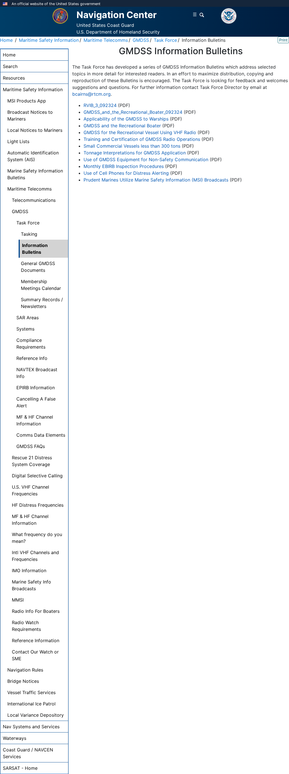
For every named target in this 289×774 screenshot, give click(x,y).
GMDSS (141, 40)
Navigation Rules (25, 670)
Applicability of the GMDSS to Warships (126, 119)
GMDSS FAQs (30, 446)
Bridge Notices (23, 681)
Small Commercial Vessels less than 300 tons (132, 146)
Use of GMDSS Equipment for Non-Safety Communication (146, 159)
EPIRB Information (35, 387)
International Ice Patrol (31, 704)
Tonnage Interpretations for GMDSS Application (135, 153)
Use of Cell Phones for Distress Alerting (127, 173)
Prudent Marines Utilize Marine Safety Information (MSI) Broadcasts (157, 180)
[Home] (60, 15)
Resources (14, 78)
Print (283, 40)
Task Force (165, 40)
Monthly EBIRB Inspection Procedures (124, 166)
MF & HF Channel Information (34, 420)
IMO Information (29, 570)
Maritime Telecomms (106, 40)
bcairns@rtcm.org (91, 94)
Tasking (29, 234)
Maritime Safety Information (49, 40)
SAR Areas (27, 317)
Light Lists (18, 141)
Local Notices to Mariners (34, 130)
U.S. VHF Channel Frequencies (30, 490)
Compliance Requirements (30, 343)
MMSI (18, 600)
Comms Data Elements (40, 435)
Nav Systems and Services (31, 726)
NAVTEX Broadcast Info (36, 373)
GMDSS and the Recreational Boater (122, 125)
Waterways (14, 738)
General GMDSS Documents (38, 267)
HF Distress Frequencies (38, 505)
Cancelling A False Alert (36, 402)
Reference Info (31, 358)
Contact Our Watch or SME (35, 655)
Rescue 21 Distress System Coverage (32, 461)
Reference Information (35, 640)
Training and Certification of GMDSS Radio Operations (143, 139)
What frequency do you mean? (37, 538)
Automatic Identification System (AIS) (33, 156)
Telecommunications (34, 200)
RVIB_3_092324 (100, 105)
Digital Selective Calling (37, 475)
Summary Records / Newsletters (42, 303)
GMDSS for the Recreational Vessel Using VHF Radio (140, 132)
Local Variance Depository (35, 715)
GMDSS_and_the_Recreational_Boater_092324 (133, 112)
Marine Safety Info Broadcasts (31, 585)
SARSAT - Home (20, 768)
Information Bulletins (35, 248)
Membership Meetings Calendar (41, 285)
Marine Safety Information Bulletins (35, 174)
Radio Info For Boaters (36, 611)
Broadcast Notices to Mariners (30, 115)
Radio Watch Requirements (26, 626)
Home (6, 40)
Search (10, 66)
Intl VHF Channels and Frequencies (35, 556)
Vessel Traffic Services (31, 692)
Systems (25, 329)
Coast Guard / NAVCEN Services (28, 753)
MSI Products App (26, 101)
